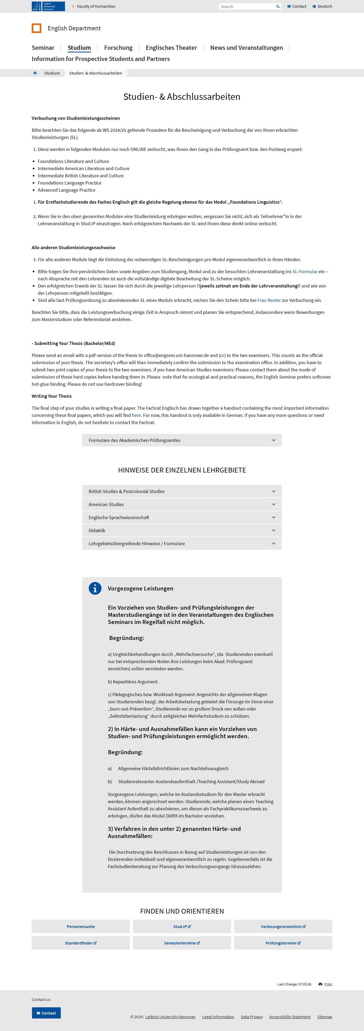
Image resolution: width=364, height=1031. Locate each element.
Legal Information (218, 1016)
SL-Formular (305, 271)
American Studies (106, 504)
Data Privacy (252, 1016)
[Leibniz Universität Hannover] (48, 6)
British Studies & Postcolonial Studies (127, 491)
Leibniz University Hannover (170, 1016)
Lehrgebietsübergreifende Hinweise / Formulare (137, 543)
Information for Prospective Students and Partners (101, 59)
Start (278, 6)
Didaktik (97, 530)
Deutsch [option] (325, 6)
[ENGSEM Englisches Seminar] (33, 73)
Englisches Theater (171, 47)
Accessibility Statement (290, 1016)
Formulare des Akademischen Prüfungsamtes (134, 440)
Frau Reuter (269, 300)
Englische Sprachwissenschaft (119, 517)
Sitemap (324, 1016)
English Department (74, 28)
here (136, 415)
